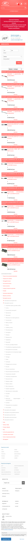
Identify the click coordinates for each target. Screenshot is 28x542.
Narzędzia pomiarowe (10, 415)
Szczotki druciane (7, 283)
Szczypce (8, 332)
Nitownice (8, 313)
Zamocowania (6, 286)
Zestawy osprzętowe (8, 293)
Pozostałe (8, 407)
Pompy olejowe (6, 427)
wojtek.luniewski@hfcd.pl (17, 39)
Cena (4, 53)
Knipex (2, 451)
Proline (3, 455)
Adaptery (8, 339)
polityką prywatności (8, 529)
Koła (4, 422)
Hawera (15, 458)
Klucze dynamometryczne (12, 371)
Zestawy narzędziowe (11, 376)
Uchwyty (8, 361)
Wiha (2, 449)
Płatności (4, 496)
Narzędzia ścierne (8, 419)
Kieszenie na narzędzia (11, 405)
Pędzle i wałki (9, 381)
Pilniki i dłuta (9, 384)
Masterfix (16, 451)
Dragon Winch (17, 453)
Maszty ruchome (7, 295)
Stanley (3, 458)
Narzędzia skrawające (10, 410)
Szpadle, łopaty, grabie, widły (13, 305)
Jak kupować (4, 509)
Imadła (8, 393)
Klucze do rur (9, 379)
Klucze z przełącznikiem (12, 344)
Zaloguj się (17, 490)
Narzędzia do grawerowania (11, 412)
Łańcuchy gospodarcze (8, 432)
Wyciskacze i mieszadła (12, 391)
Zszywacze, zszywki (10, 374)
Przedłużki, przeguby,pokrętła (13, 347)
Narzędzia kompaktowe (10, 300)
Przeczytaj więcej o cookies (14, 538)
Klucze (7, 366)
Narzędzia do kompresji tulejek (13, 352)
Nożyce (7, 335)
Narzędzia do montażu (11, 349)
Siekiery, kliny (9, 327)
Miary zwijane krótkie (6, 472)
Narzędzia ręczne (7, 298)
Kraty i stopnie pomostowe (9, 437)
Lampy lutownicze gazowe (9, 288)
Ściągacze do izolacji (11, 364)
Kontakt (16, 506)
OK (23, 482)
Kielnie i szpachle (10, 388)
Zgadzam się (6, 539)
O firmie (16, 503)
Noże (7, 359)
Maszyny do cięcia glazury (12, 317)
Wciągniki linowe (7, 281)
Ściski (7, 396)
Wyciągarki (5, 439)
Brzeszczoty (9, 337)
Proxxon (3, 453)
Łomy (7, 308)
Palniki (4, 290)
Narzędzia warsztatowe (10, 417)
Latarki (7, 402)
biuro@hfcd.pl (8, 520)
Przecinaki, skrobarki (11, 310)
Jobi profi (16, 455)
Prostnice (8, 354)
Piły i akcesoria (9, 386)
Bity (4, 429)
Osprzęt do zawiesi (7, 278)
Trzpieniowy (17, 474)
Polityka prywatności (6, 506)
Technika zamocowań (8, 434)
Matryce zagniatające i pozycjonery (15, 399)
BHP (5, 14)
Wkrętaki (8, 315)
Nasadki (8, 342)
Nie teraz (22, 539)
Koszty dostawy (5, 490)
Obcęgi (7, 357)
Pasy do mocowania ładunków (10, 276)
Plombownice (9, 330)
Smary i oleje (6, 424)
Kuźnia (15, 449)
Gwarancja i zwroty (5, 493)
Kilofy (7, 325)
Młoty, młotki (9, 322)
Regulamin (4, 503)
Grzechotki (8, 320)
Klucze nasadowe (10, 369)
